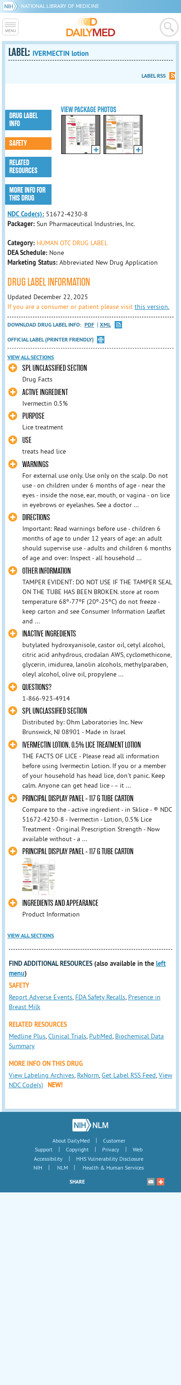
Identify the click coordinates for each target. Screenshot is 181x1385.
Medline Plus (27, 1036)
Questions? (37, 687)
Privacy (110, 1149)
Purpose (33, 416)
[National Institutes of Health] (12, 5)
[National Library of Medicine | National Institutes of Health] (90, 1125)
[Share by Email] (151, 1181)
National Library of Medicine (60, 5)
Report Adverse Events (40, 997)
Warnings (35, 464)
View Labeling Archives (41, 1075)
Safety (18, 143)
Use (27, 440)
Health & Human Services (113, 1167)
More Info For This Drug (27, 194)
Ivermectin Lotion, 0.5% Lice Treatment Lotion (81, 745)
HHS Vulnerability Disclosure (109, 1158)
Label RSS (154, 76)
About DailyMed (71, 1140)
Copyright (77, 1149)
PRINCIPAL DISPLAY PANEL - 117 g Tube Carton (78, 798)
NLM (62, 1167)
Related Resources (23, 166)
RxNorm (88, 1075)
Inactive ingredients (49, 634)
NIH (37, 1167)
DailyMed (90, 27)
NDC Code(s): (25, 214)
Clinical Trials (67, 1036)
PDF (89, 325)
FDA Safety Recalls (100, 997)
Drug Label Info (23, 119)
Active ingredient (45, 392)
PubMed (100, 1036)
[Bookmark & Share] (160, 1181)
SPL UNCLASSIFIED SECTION (54, 368)
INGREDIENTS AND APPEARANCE (60, 903)
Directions (36, 517)
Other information (46, 571)
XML (105, 325)
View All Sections (30, 357)
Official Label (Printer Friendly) (50, 339)
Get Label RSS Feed (129, 1075)
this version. (152, 306)
